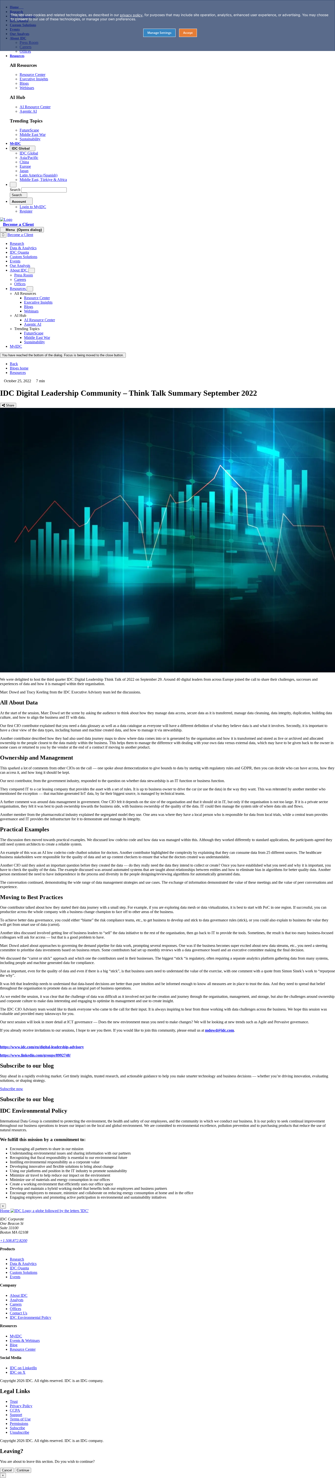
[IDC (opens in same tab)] (6, 219)
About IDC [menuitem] (19, 270)
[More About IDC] (31, 270)
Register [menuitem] (26, 211)
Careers (16, 1304)
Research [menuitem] (17, 243)
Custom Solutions (23, 1272)
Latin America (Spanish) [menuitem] (38, 175)
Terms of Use (20, 1419)
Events (15, 1277)
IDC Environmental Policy (30, 1317)
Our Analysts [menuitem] (20, 265)
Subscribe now (11, 1089)
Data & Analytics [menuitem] (23, 248)
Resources (18, 372)
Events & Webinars (25, 1340)
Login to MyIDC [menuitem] (33, 207)
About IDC (18, 1295)
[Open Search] (13, 184)
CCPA (15, 1410)
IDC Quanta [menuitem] (19, 252)
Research (17, 1259)
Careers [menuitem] (20, 279)
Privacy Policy (21, 1406)
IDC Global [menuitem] (29, 153)
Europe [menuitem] (25, 166)
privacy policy (131, 15)
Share (9, 405)
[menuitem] (37, 298)
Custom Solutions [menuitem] (23, 257)
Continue (23, 1470)
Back (14, 364)
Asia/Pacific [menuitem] (29, 157)
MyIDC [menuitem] (15, 143)
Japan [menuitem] (24, 171)
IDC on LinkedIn (23, 1368)
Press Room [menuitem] (23, 275)
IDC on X (18, 1372)
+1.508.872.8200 (13, 1241)
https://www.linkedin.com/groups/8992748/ (35, 1055)
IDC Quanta (19, 1268)
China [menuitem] (24, 162)
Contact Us (18, 1313)
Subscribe (17, 1428)
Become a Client (18, 224)
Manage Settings (159, 33)
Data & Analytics (23, 1264)
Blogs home (19, 368)
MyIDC (16, 1336)
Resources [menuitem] (17, 56)
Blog (13, 1345)
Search (15, 190)
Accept (188, 33)
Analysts (16, 1300)
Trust (14, 1401)
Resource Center (23, 1349)
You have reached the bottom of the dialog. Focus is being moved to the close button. (63, 355)
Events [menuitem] (15, 261)
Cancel (7, 1470)
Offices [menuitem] (25, 51)
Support (16, 1415)
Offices (15, 1309)
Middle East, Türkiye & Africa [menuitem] (43, 180)
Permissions (19, 1423)
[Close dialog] (3, 235)
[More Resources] (30, 288)
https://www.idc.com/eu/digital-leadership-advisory (42, 1047)
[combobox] (44, 189)
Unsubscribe (19, 1432)
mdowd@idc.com (219, 1030)
